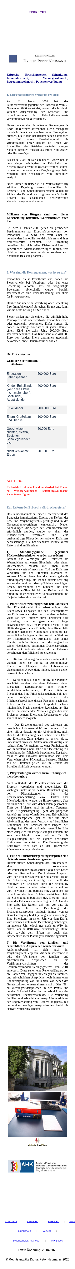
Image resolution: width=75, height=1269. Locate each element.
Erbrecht (37, 12)
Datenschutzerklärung (27, 1241)
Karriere (32, 1221)
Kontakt (47, 1231)
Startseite (11, 1221)
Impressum (57, 1241)
